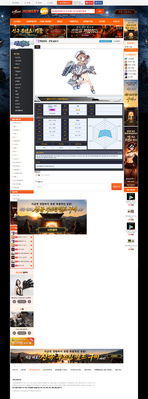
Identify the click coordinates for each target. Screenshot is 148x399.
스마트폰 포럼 (18, 173)
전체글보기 (18, 71)
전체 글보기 (54, 41)
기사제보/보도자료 (75, 370)
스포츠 (16, 159)
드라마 (16, 144)
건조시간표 (18, 61)
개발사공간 (118, 370)
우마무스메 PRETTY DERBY (133, 71)
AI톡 (16, 177)
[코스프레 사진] (22, 285)
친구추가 (17, 104)
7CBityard (64, 15)
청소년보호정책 (47, 370)
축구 (16, 151)
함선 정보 (18, 57)
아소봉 (17, 97)
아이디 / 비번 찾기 (78, 4)
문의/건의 (16, 199)
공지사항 (16, 195)
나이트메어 (72, 15)
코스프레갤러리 (18, 180)
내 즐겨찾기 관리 (131, 50)
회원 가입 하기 (77, 2)
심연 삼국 (21, 249)
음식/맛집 (17, 166)
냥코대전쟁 (131, 59)
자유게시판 (18, 123)
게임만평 (16, 187)
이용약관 (23, 370)
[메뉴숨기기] (118, 26)
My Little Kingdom (23, 253)
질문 (16, 91)
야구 (16, 155)
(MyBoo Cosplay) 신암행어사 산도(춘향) (25, 298)
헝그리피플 (17, 184)
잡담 (16, 75)
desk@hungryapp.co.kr (87, 385)
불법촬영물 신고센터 (61, 370)
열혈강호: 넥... (22, 241)
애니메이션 (18, 162)
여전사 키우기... (23, 237)
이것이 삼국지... (23, 257)
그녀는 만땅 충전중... (21, 329)
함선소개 (17, 88)
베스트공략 (18, 78)
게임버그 (17, 107)
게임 (16, 133)
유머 (16, 126)
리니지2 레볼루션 (132, 74)
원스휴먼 (130, 77)
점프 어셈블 (131, 68)
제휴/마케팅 (87, 370)
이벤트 (17, 94)
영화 (16, 148)
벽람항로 (43, 41)
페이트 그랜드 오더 (133, 62)
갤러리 (17, 101)
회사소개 (15, 370)
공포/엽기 (17, 130)
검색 (99, 11)
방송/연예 (17, 141)
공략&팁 (17, 81)
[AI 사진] (22, 319)
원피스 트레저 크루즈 (133, 65)
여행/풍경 (17, 169)
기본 (37, 47)
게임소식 (17, 64)
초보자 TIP (18, 84)
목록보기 (37, 172)
